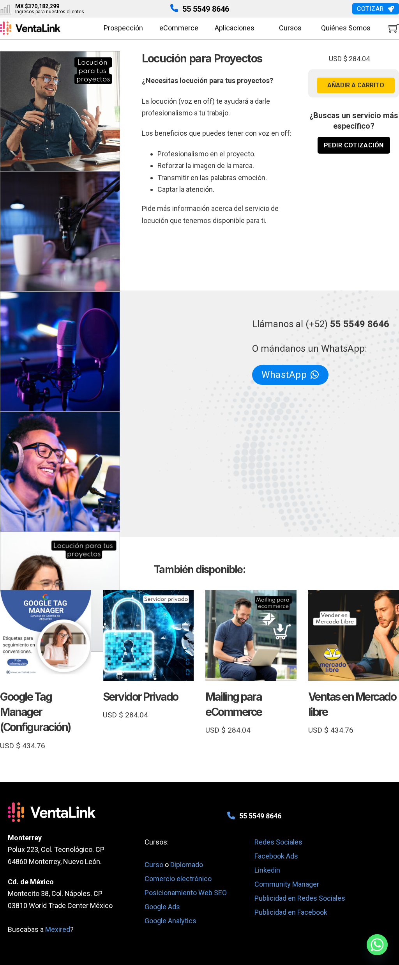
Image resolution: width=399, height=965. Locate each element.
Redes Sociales (278, 842)
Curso (155, 865)
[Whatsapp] (377, 944)
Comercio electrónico (178, 879)
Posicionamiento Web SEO (186, 893)
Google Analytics (170, 921)
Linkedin (267, 870)
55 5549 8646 (205, 9)
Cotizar (370, 8)
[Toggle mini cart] (393, 28)
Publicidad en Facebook (290, 912)
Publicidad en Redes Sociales (299, 898)
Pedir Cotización (354, 145)
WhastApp (284, 374)
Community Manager (286, 884)
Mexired (57, 929)
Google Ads (162, 907)
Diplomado (186, 865)
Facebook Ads (276, 856)
